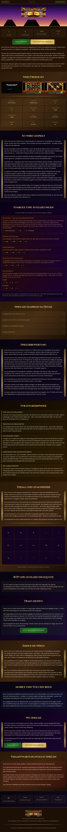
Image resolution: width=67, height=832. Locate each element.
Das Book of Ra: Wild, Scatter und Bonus (16, 320)
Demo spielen (21, 42)
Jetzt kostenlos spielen (33, 630)
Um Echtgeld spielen (42, 42)
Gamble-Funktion (9, 332)
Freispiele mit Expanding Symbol (13, 326)
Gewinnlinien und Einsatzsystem (14, 314)
